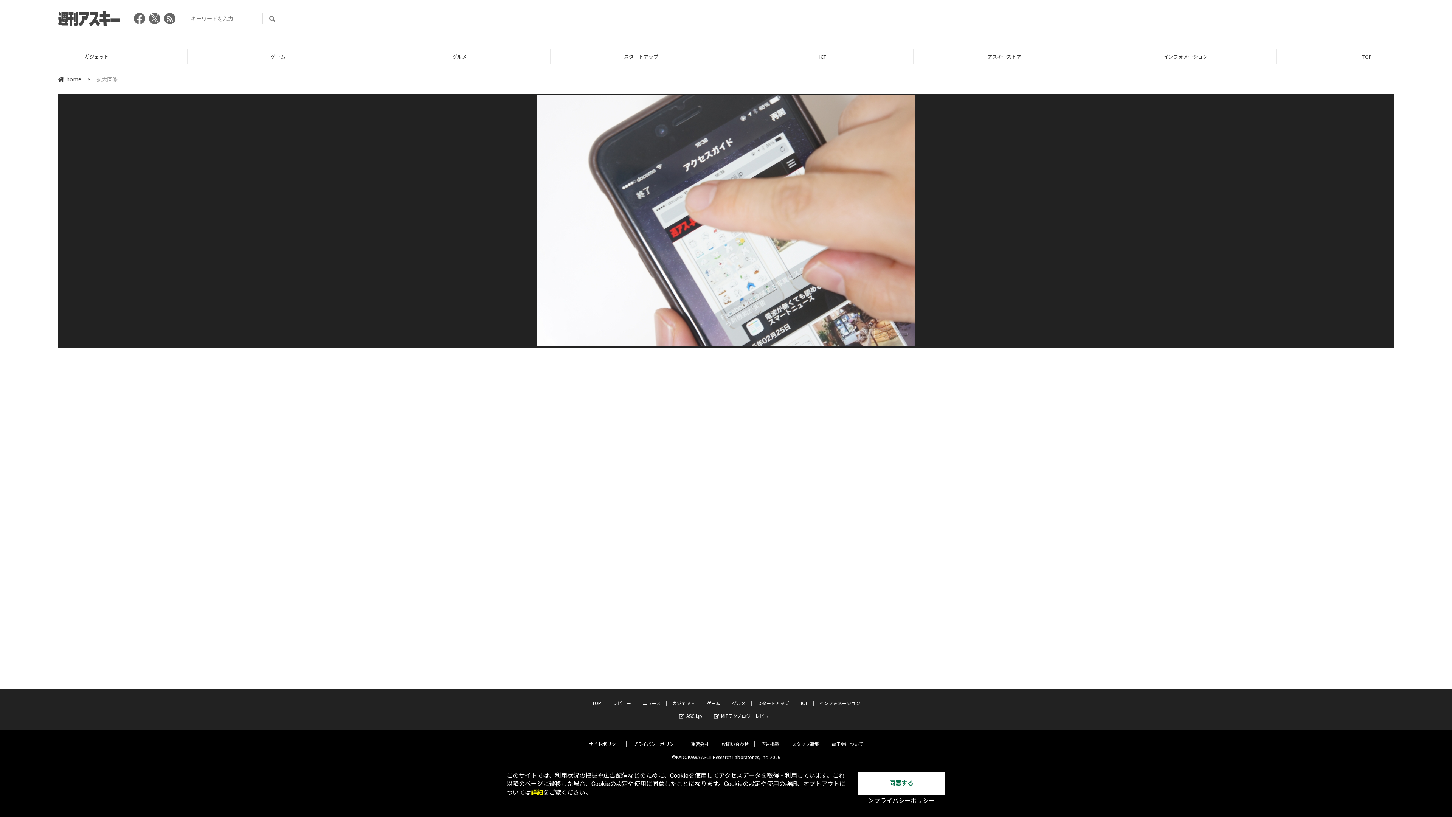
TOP (1361, 56)
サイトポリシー (605, 744)
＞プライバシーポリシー (901, 801)
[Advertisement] (1256, 21)
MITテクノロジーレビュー (747, 716)
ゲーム (272, 56)
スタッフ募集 (805, 744)
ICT (816, 56)
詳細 (537, 792)
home (73, 79)
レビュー (622, 703)
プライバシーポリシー (655, 744)
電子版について (847, 744)
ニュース (652, 703)
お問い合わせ (735, 744)
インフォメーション (1179, 56)
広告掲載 (770, 744)
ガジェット (90, 56)
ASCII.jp (694, 716)
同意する (901, 783)
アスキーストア (998, 56)
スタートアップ (635, 56)
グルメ (453, 56)
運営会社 (700, 744)
